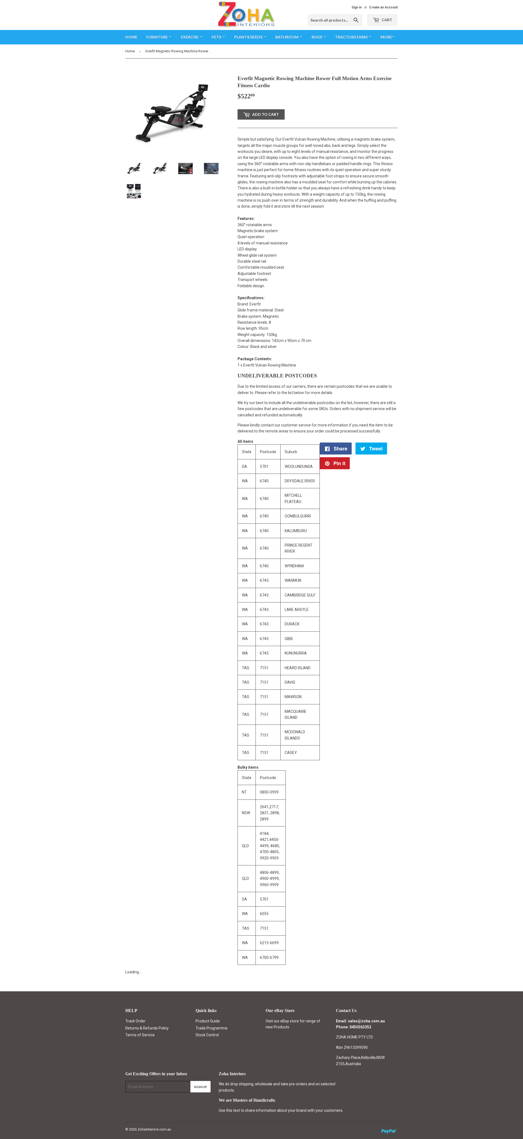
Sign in (357, 7)
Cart (386, 19)
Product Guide (208, 1021)
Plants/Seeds (248, 37)
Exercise (190, 37)
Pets (217, 37)
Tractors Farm (351, 37)
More (386, 37)
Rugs (317, 37)
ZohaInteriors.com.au (154, 1129)
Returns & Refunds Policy (147, 1028)
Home (131, 37)
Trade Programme (211, 1028)
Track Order (135, 1021)
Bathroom (287, 37)
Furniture (157, 37)
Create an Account (383, 7)
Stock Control (207, 1035)
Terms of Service (140, 1035)
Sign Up (200, 1087)
